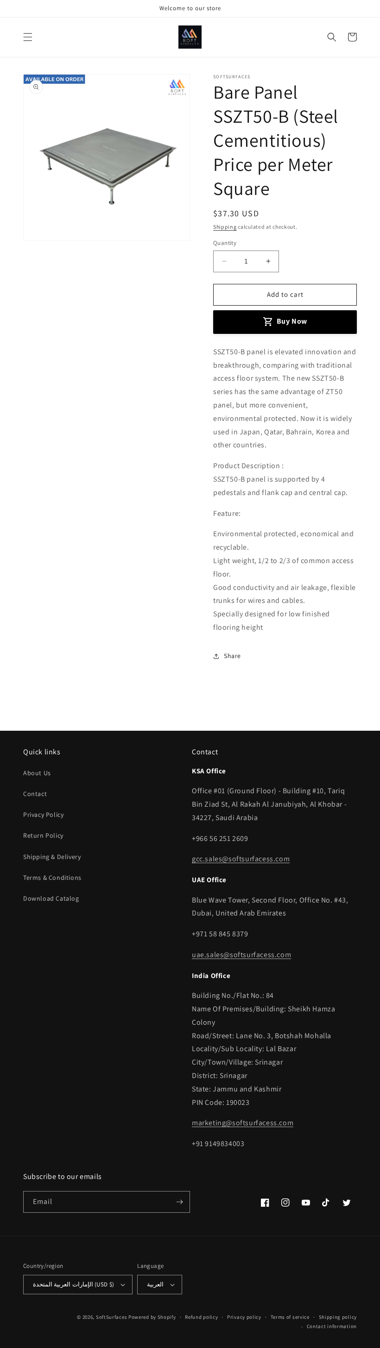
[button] (28, 37)
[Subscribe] (179, 1202)
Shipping (225, 226)
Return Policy (43, 835)
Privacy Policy (43, 814)
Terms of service (290, 1317)
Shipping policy (338, 1317)
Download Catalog (51, 898)
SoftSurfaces (111, 1317)
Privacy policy (244, 1317)
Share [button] (232, 656)
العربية (155, 1284)
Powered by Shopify (152, 1317)
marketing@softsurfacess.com (242, 1123)
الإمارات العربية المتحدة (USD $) (73, 1284)
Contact (35, 794)
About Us (37, 773)
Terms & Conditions (52, 877)
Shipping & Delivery (52, 857)
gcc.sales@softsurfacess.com (241, 859)
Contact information (332, 1326)
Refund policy (201, 1317)
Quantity (224, 243)
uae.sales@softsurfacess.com (241, 954)
